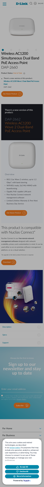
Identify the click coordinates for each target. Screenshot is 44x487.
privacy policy (15, 448)
